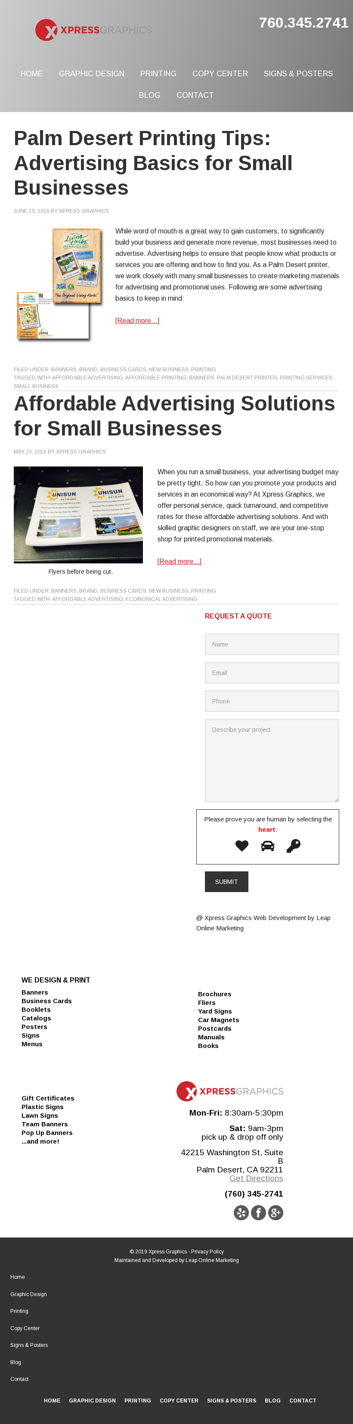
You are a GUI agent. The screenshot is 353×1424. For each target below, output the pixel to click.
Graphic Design (28, 1294)
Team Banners (45, 1124)
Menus (32, 1044)
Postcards (215, 1028)
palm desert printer (247, 378)
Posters (34, 1026)
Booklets (36, 1009)
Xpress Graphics (125, 30)
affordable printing (155, 378)
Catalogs (36, 1018)
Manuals (211, 1037)
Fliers (207, 1002)
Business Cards (123, 370)
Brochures (215, 994)
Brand (88, 370)
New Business (169, 370)
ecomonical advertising (162, 599)
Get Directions (256, 1178)
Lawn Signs (40, 1115)
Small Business (36, 386)
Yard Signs (215, 1011)
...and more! (40, 1141)
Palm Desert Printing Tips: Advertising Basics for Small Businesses (153, 163)
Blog (15, 1362)
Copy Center (25, 1328)
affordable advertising (87, 378)
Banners (64, 370)
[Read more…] (137, 320)
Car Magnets (218, 1019)
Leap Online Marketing (212, 1260)
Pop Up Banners (47, 1132)
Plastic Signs (43, 1106)
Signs (31, 1035)
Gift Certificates (48, 1098)
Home (17, 1277)
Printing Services (306, 378)
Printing (203, 370)
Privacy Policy (207, 1252)
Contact (19, 1379)
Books (208, 1045)
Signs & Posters (29, 1345)
